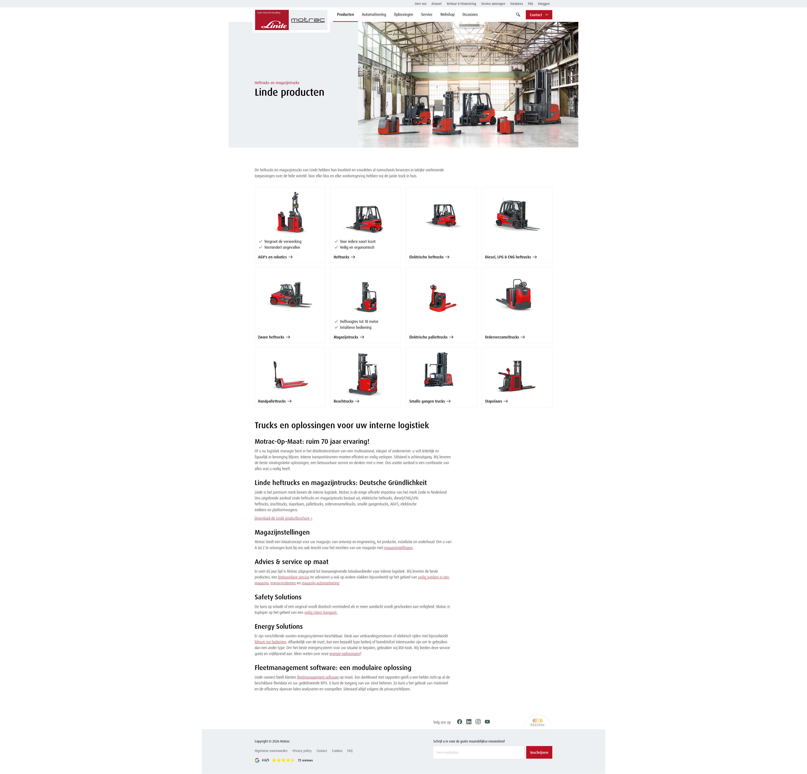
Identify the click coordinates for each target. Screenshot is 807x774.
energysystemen (283, 583)
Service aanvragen (493, 4)
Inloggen (544, 4)
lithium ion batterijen (270, 641)
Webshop (447, 14)
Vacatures (516, 4)
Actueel (436, 4)
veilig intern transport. (321, 612)
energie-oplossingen (345, 653)
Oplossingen (403, 14)
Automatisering (374, 14)
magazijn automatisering (320, 583)
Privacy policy (302, 751)
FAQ (530, 4)
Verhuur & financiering (461, 4)
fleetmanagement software (318, 677)
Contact (322, 751)
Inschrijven (539, 752)
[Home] (291, 20)
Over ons (420, 4)
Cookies (337, 751)
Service (426, 14)
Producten (345, 14)
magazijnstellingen (398, 547)
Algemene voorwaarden (271, 751)
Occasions (470, 14)
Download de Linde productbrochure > (283, 518)
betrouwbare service (293, 577)
